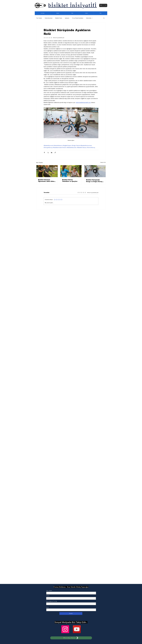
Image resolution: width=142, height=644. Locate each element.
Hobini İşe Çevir (48, 18)
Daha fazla (88, 18)
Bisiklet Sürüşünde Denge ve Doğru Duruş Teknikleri (94, 180)
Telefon (48, 595)
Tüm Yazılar (39, 18)
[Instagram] (65, 629)
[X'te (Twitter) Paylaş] (48, 152)
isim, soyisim (49, 590)
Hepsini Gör (103, 162)
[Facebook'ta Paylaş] (44, 152)
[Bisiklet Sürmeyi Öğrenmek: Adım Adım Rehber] (47, 171)
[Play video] (71, 123)
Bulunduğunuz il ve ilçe (51, 601)
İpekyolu (67, 18)
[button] (104, 18)
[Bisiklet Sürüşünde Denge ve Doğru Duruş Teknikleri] (95, 171)
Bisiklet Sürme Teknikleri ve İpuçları (69, 180)
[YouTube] (77, 629)
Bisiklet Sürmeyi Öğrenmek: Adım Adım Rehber (46, 180)
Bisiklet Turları (58, 18)
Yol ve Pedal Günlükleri (77, 18)
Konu (47, 607)
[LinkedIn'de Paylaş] (51, 152)
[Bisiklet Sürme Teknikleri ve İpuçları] (71, 171)
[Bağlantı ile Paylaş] (55, 152)
